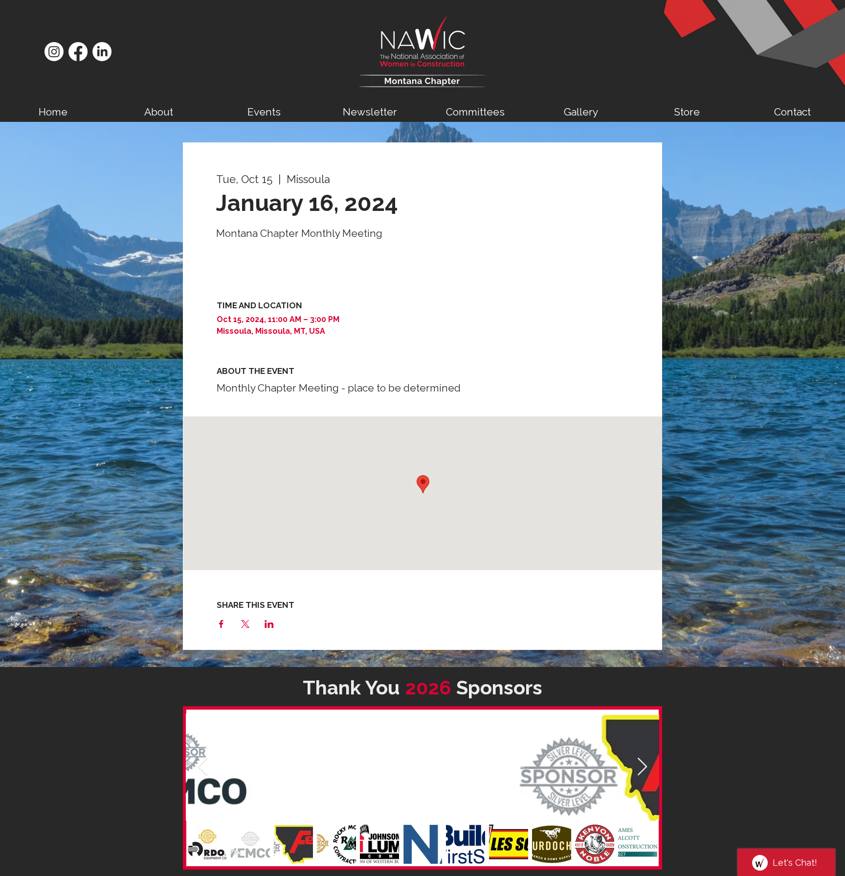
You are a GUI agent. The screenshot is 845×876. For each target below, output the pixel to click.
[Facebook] (78, 51)
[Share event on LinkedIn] (269, 624)
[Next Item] (642, 767)
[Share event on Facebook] (221, 624)
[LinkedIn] (101, 51)
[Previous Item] (202, 767)
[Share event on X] (245, 624)
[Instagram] (54, 51)
